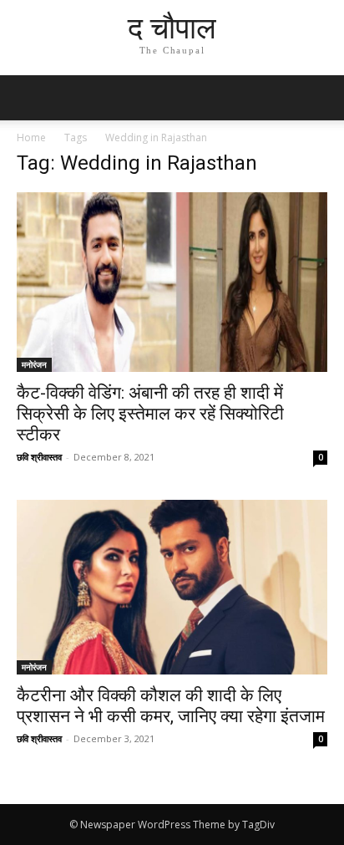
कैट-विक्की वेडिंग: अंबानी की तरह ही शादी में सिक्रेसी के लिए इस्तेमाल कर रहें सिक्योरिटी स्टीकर (150, 414)
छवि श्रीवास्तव (39, 456)
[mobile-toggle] (28, 97)
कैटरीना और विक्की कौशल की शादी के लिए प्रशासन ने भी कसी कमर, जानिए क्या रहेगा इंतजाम (171, 705)
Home (31, 137)
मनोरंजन (34, 364)
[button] (320, 97)
